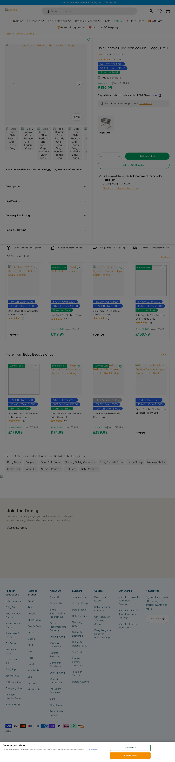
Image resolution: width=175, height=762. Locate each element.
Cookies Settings (130, 748)
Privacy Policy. (93, 749)
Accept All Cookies (130, 755)
